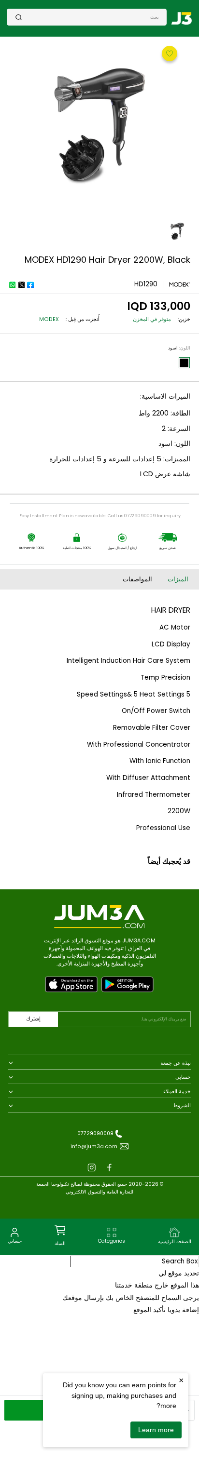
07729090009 (95, 1133)
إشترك (33, 1018)
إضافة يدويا (183, 1309)
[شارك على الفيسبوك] (30, 285)
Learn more (156, 1430)
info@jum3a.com (94, 1146)
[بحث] (18, 17)
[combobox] (90, 17)
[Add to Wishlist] (168, 53)
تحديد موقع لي (178, 1273)
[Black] (184, 363)
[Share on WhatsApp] (12, 285)
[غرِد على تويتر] (21, 285)
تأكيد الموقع (149, 1309)
